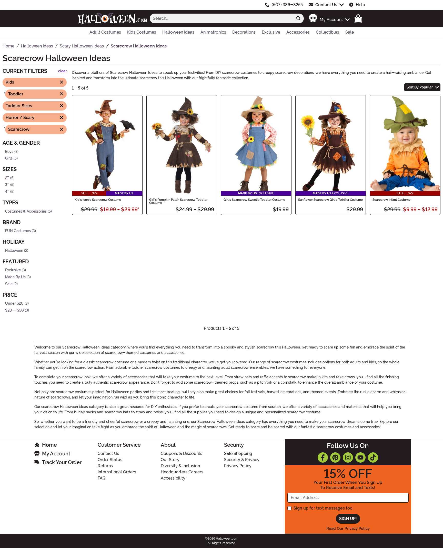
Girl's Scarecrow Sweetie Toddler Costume (254, 200)
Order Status (110, 459)
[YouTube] (360, 457)
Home (49, 445)
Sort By (420, 87)
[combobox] (221, 18)
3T (7, 185)
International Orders (117, 472)
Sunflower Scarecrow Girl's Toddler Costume (330, 200)
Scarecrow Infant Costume (391, 200)
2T (7, 178)
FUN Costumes (18, 231)
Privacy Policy (237, 465)
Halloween (14, 250)
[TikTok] (373, 457)
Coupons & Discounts (181, 453)
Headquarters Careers (182, 472)
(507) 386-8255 (287, 4)
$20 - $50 (14, 310)
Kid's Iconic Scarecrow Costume (98, 200)
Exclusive (13, 270)
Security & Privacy (241, 459)
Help (360, 4)
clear (62, 71)
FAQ (102, 478)
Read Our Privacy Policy (348, 528)
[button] (329, 18)
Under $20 (14, 303)
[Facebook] (323, 457)
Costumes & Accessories (26, 211)
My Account (56, 454)
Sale (9, 284)
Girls (9, 158)
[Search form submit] (298, 18)
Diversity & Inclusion (180, 465)
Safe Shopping (238, 453)
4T (7, 192)
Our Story (170, 459)
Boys (9, 151)
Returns (105, 465)
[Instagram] (348, 457)
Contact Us (326, 4)
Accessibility (173, 478)
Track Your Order (62, 462)
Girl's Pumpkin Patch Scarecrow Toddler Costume (178, 201)
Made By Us (15, 277)
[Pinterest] (335, 457)
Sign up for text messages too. (323, 508)
